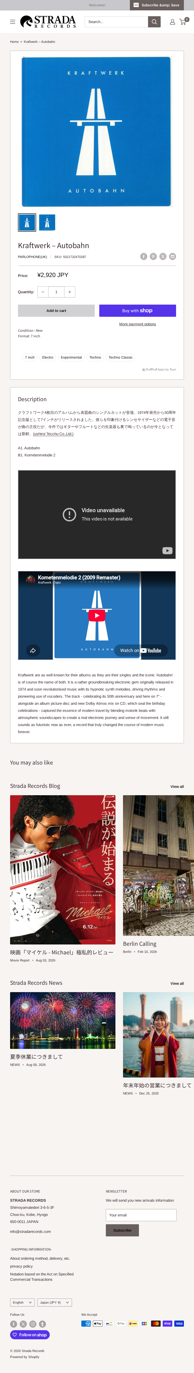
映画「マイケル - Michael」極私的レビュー (61, 952)
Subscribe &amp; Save (160, 5)
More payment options (137, 324)
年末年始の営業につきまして (157, 1085)
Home (14, 42)
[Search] (154, 21)
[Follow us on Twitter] (23, 1324)
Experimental (71, 357)
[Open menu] (12, 22)
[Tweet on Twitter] (162, 256)
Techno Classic (121, 357)
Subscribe (122, 1230)
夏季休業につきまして (36, 1056)
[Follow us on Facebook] (13, 1324)
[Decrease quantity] (43, 292)
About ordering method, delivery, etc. (40, 1258)
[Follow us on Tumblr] (42, 1324)
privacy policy (21, 1266)
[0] (183, 22)
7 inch (30, 357)
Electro (47, 357)
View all (178, 786)
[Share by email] (172, 256)
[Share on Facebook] (143, 256)
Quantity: (26, 292)
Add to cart (56, 310)
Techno (95, 357)
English (18, 1302)
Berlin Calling (139, 943)
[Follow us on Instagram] (32, 1324)
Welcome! (97, 5)
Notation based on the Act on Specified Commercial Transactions (42, 1277)
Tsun (172, 369)
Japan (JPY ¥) (50, 1302)
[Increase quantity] (69, 292)
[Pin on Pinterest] (153, 256)
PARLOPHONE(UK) (32, 257)
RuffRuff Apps (155, 369)
